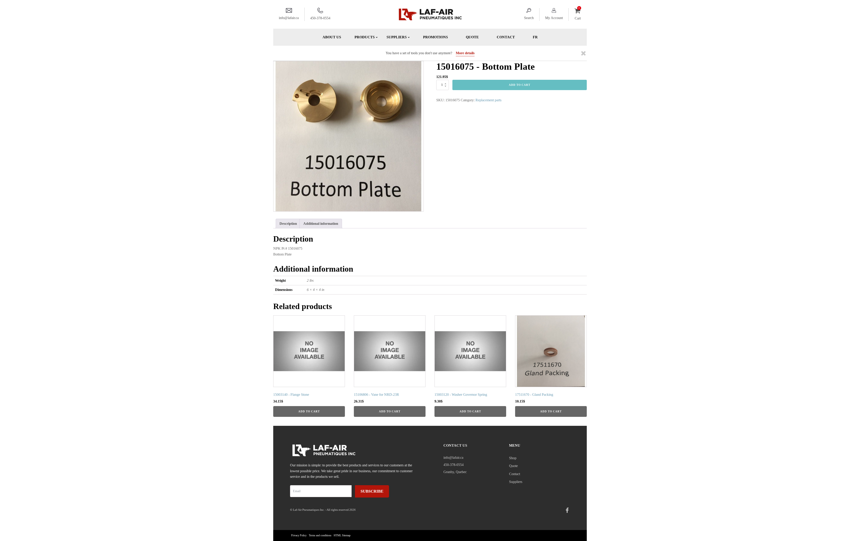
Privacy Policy (299, 535)
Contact (506, 37)
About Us (331, 37)
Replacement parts (488, 100)
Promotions (435, 37)
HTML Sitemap (342, 535)
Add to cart (519, 85)
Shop (512, 458)
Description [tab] (288, 223)
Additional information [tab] (320, 223)
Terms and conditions (320, 535)
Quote (472, 37)
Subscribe (372, 491)
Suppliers (515, 482)
